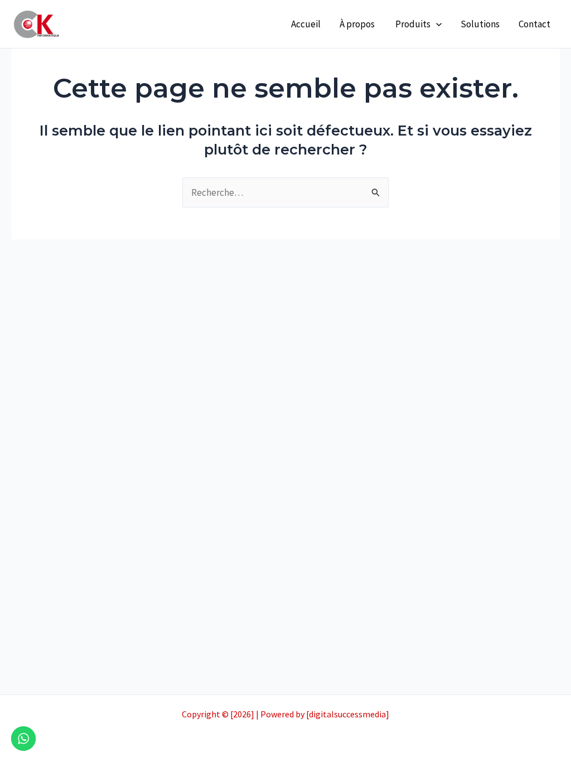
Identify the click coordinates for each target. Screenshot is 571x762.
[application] (436, 24)
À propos (358, 24)
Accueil (306, 24)
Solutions (480, 24)
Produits (412, 24)
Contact (534, 24)
